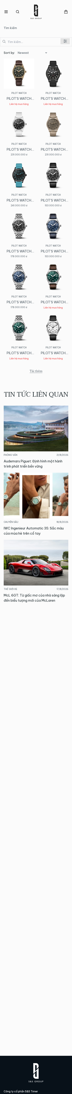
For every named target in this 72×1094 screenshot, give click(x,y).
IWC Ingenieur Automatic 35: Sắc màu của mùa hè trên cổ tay (34, 531)
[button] (6, 11)
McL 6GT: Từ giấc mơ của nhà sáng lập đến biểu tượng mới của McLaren (34, 598)
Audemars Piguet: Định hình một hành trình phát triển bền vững (33, 463)
